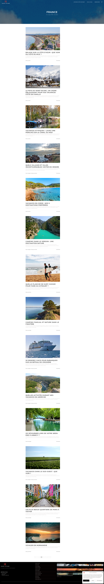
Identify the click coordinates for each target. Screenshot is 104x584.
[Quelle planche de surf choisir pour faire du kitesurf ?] (43, 268)
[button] (102, 572)
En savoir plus (58, 567)
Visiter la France (37, 563)
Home (47, 14)
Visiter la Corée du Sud (38, 573)
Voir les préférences (99, 580)
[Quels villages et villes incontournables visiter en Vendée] (43, 153)
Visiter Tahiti (37, 576)
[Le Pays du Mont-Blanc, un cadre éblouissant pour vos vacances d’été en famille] (43, 76)
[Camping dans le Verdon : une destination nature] (43, 227)
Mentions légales (93, 582)
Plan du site (3, 574)
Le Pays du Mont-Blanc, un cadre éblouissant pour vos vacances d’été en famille (41, 92)
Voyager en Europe (50, 14)
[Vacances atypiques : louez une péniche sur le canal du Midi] (43, 116)
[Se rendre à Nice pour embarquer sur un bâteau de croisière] (43, 346)
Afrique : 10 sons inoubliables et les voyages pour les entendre (66, 571)
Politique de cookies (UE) (5, 575)
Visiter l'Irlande (37, 570)
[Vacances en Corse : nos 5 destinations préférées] (43, 189)
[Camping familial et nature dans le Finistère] (43, 308)
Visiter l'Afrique (37, 577)
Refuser (93, 580)
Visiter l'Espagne (37, 566)
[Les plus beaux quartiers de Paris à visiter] (43, 495)
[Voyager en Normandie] (43, 532)
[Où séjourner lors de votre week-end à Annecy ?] (43, 419)
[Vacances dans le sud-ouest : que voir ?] (43, 457)
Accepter (86, 580)
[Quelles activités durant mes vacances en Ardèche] (43, 383)
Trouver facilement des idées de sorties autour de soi (65, 575)
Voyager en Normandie (36, 545)
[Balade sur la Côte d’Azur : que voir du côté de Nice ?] (43, 38)
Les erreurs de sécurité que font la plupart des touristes (65, 566)
